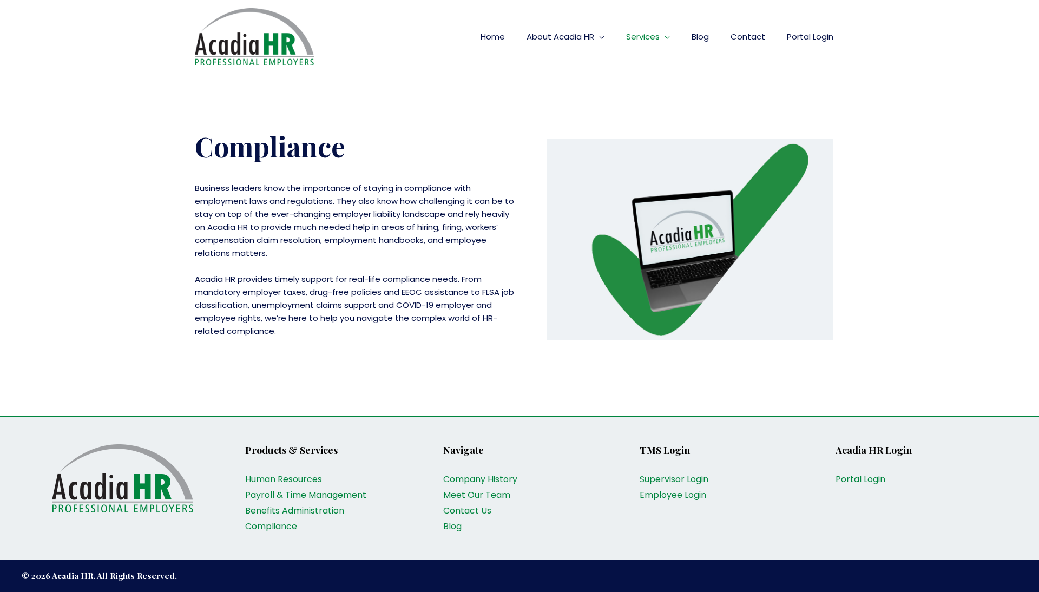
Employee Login (673, 495)
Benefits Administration (294, 510)
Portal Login (860, 479)
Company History (480, 479)
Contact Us (467, 510)
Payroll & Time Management (305, 495)
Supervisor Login (674, 479)
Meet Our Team (476, 495)
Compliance (271, 526)
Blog (452, 526)
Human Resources (283, 479)
